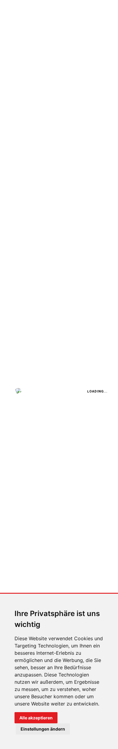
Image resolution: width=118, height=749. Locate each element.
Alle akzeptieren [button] (36, 717)
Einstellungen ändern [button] (43, 728)
